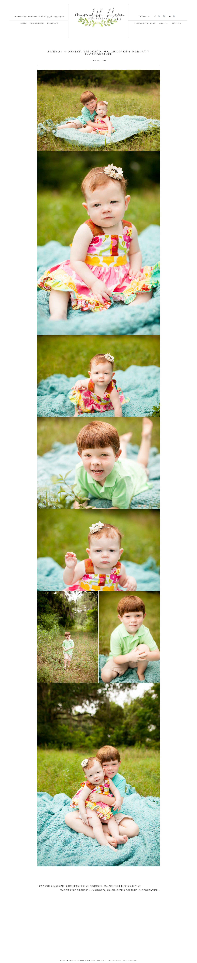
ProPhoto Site (103, 961)
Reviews (176, 23)
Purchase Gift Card (145, 23)
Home (23, 23)
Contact (163, 23)
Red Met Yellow (129, 961)
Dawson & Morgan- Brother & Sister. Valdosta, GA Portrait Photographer (89, 885)
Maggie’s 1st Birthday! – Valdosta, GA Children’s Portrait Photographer (109, 890)
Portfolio (52, 23)
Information (37, 23)
